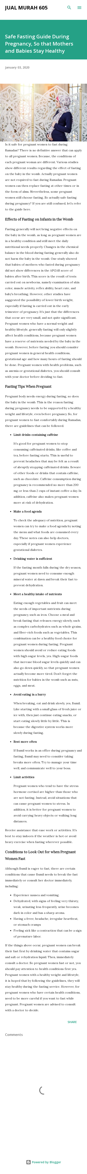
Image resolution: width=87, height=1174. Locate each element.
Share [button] (72, 1022)
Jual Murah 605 (26, 7)
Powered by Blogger (46, 1162)
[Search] (69, 7)
